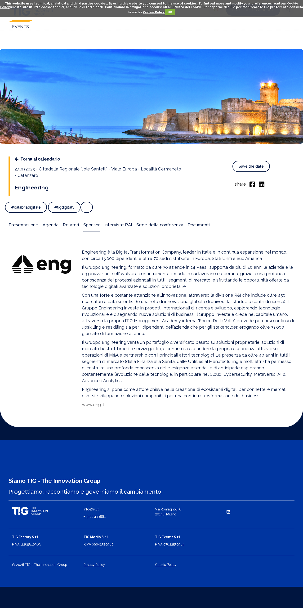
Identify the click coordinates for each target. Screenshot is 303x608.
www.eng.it (93, 404)
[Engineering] (42, 264)
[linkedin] (261, 184)
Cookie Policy (154, 12)
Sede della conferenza (159, 224)
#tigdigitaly (64, 207)
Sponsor (91, 224)
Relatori (71, 224)
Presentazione (23, 224)
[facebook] (252, 184)
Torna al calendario (40, 158)
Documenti (198, 224)
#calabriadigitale (26, 207)
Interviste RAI (118, 224)
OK (170, 12)
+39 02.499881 (95, 517)
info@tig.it (91, 509)
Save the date (251, 166)
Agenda (50, 224)
